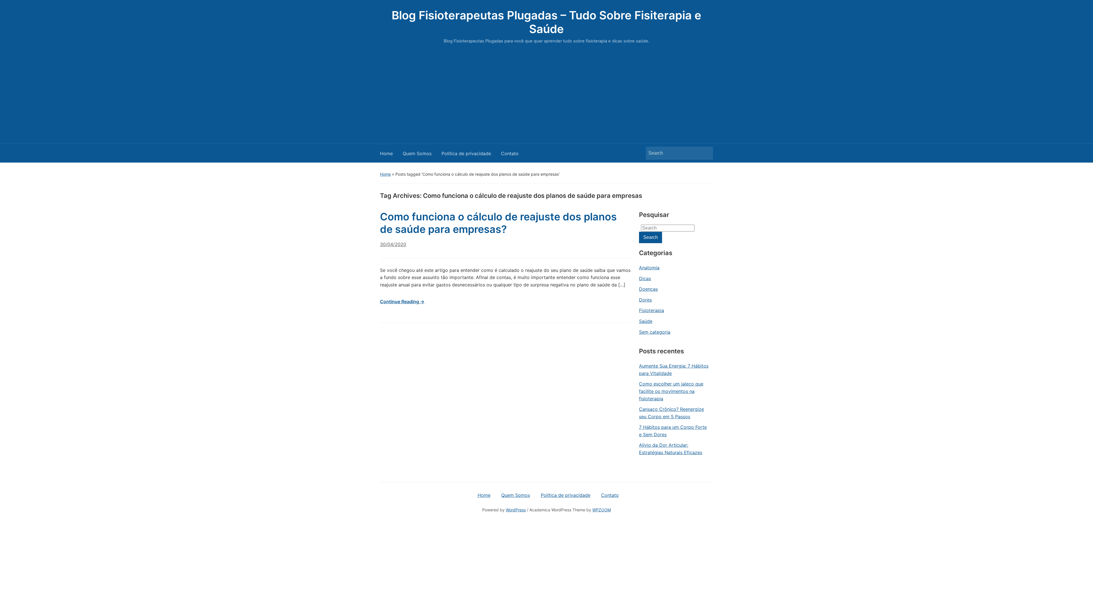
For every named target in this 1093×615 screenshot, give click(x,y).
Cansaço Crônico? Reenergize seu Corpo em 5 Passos (671, 412)
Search (706, 153)
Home (386, 153)
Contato (510, 153)
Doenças (648, 289)
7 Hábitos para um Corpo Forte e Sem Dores (673, 430)
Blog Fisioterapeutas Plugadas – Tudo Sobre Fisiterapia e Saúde (546, 22)
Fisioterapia (651, 310)
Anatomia (649, 267)
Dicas (645, 278)
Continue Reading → (402, 301)
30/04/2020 (393, 244)
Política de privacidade (466, 153)
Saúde (645, 321)
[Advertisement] (546, 92)
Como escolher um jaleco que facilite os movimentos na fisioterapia (671, 391)
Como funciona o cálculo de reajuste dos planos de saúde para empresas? (498, 222)
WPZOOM (601, 509)
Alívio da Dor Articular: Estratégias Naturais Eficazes (670, 448)
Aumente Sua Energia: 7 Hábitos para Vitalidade (673, 369)
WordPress (516, 509)
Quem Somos (417, 153)
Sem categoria (654, 332)
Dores (645, 300)
